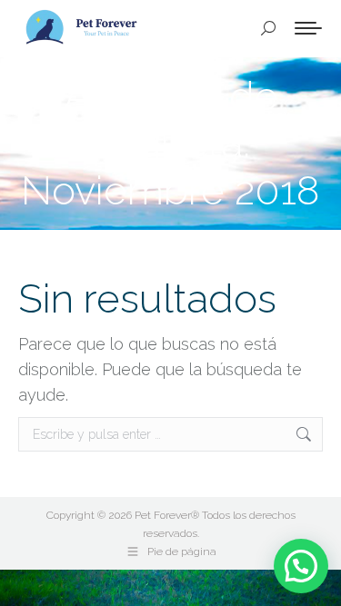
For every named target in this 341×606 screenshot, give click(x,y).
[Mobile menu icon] (308, 28)
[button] (301, 566)
